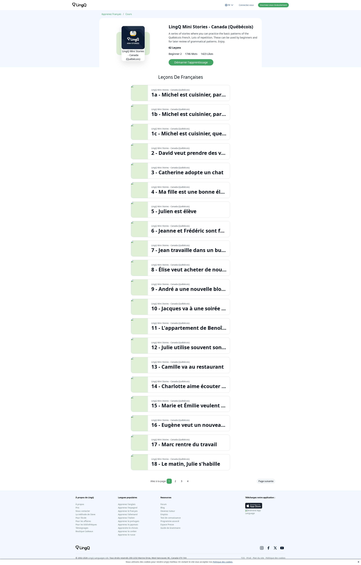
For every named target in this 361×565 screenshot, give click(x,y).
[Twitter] (275, 548)
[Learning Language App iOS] (253, 506)
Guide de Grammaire (170, 528)
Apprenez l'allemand (127, 514)
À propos (80, 504)
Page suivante (265, 481)
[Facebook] (268, 548)
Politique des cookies (223, 561)
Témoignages (82, 528)
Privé (248, 558)
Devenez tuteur (167, 511)
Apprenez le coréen (127, 531)
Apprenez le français (128, 511)
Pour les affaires (83, 521)
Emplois (164, 514)
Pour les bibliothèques (86, 524)
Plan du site (258, 558)
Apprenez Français (111, 14)
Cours (129, 14)
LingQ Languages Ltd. (98, 558)
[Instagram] (261, 548)
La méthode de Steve (85, 514)
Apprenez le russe (126, 534)
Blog (162, 507)
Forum (163, 504)
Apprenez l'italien (126, 517)
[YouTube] (282, 548)
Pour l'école (81, 517)
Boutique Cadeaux (84, 531)
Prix (77, 507)
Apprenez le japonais (128, 524)
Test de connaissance (170, 517)
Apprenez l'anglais (127, 504)
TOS (243, 558)
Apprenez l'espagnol (127, 507)
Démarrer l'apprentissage (191, 62)
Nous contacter (83, 511)
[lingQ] (79, 5)
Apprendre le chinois (128, 528)
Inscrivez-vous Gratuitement (273, 5)
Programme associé (169, 521)
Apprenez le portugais (128, 521)
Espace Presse (167, 524)
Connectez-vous (246, 5)
